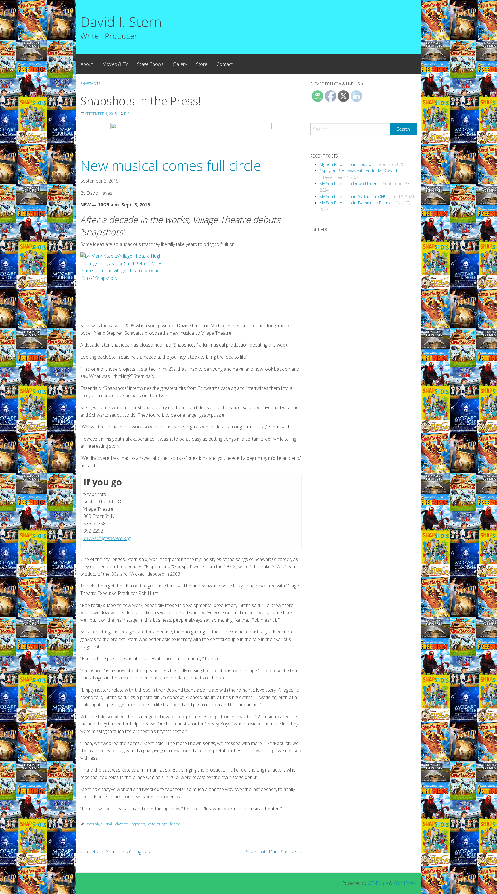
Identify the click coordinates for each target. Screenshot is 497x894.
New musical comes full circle (170, 165)
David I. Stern (121, 21)
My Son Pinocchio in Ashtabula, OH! (352, 196)
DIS (126, 113)
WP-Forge (378, 883)
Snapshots (90, 83)
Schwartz (121, 824)
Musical (106, 824)
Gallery (180, 64)
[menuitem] (87, 64)
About (87, 64)
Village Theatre (168, 824)
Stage (151, 824)
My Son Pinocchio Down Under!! (349, 183)
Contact (225, 64)
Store (201, 64)
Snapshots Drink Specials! (274, 852)
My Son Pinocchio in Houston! (347, 164)
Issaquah (92, 824)
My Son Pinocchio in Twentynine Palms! (355, 203)
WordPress (405, 883)
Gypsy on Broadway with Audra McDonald (358, 170)
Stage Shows (150, 64)
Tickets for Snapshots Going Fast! (116, 852)
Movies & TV (115, 64)
